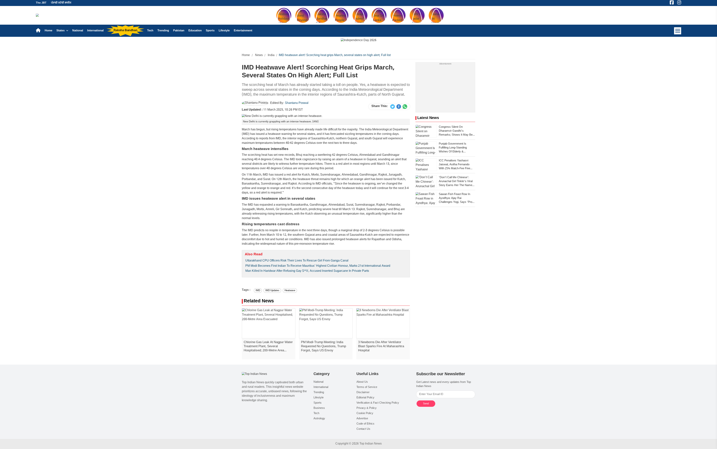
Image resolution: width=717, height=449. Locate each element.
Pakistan (178, 30)
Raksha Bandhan (125, 30)
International (95, 30)
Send (426, 403)
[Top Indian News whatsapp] (405, 106)
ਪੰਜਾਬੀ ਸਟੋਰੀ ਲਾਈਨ (61, 3)
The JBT (41, 3)
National (77, 30)
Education (195, 30)
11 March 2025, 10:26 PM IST (272, 110)
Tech (150, 30)
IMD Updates (272, 290)
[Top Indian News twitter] (392, 106)
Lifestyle (224, 30)
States (60, 30)
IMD (258, 290)
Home (48, 30)
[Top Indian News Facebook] (398, 106)
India (271, 55)
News (259, 55)
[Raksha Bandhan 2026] (358, 41)
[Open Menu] (677, 30)
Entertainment (243, 30)
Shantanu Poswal (296, 103)
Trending (163, 30)
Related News (259, 301)
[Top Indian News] (254, 374)
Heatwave (290, 290)
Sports (210, 30)
